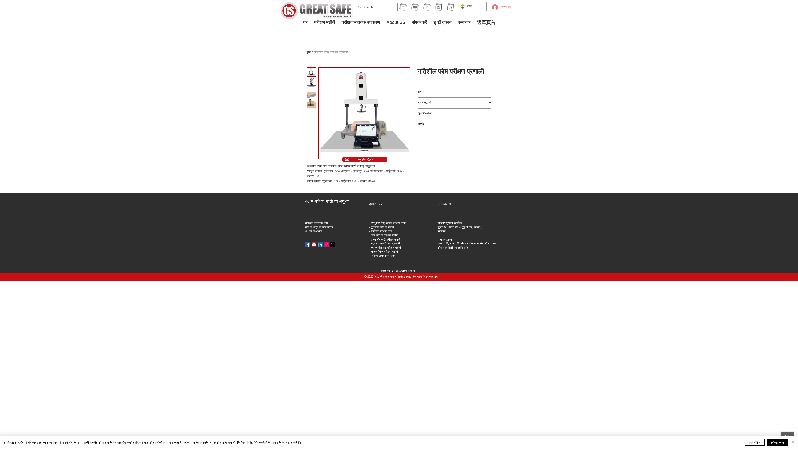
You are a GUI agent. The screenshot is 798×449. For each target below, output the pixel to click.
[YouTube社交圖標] (314, 244)
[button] (325, 22)
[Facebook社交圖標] (307, 244)
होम (309, 52)
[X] (450, 7)
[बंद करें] (793, 442)
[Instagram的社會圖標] (326, 244)
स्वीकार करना (777, 442)
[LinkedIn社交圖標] (320, 244)
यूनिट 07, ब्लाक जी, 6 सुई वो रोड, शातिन (459, 227)
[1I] (427, 7)
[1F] (403, 7)
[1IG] (439, 7)
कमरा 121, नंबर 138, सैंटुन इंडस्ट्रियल (458, 243)
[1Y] (415, 7)
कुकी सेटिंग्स (755, 442)
